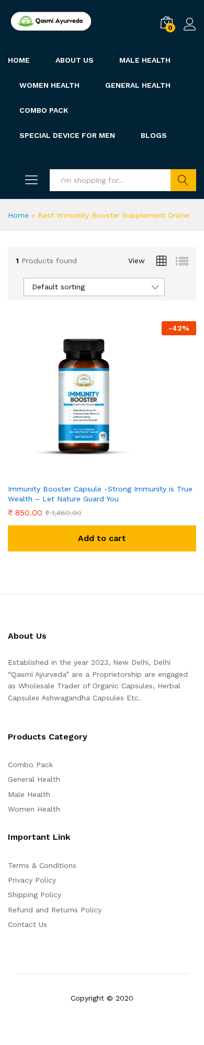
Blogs (154, 135)
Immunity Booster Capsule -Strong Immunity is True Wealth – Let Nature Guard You (100, 493)
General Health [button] (138, 85)
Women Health (49, 85)
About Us (74, 60)
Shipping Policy (34, 894)
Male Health (29, 794)
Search (183, 180)
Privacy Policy (32, 880)
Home (19, 60)
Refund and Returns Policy (54, 910)
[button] (102, 538)
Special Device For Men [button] (67, 135)
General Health (34, 779)
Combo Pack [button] (43, 110)
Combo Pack (30, 764)
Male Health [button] (145, 60)
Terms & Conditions (42, 865)
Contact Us (27, 924)
